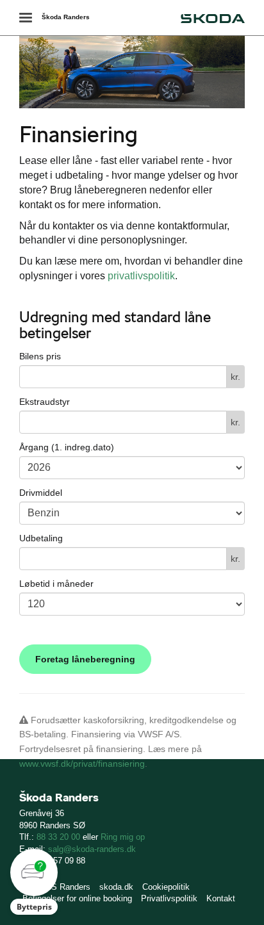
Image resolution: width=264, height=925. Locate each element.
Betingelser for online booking (77, 898)
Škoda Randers (66, 16)
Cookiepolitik (166, 887)
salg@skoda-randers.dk (92, 849)
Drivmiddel (40, 492)
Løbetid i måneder (56, 583)
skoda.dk (116, 887)
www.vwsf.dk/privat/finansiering (82, 763)
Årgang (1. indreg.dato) (66, 447)
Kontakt (220, 898)
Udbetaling (41, 538)
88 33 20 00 (58, 837)
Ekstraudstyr (44, 402)
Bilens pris (40, 356)
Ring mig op (123, 837)
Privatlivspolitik (169, 898)
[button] (34, 881)
